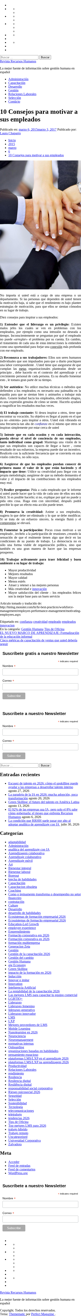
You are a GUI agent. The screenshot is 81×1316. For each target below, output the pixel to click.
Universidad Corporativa (24, 1140)
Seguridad (15, 1095)
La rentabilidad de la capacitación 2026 (34, 991)
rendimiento (16, 1073)
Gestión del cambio (21, 957)
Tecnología (15, 1107)
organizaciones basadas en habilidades (33, 1051)
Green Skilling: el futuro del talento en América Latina (43, 802)
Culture (13, 905)
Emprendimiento (19, 931)
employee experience (22, 928)
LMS (11, 1017)
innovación (39, 589)
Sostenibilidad (17, 1103)
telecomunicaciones (21, 1110)
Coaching (14, 890)
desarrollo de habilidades (24, 913)
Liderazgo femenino (21, 1006)
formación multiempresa (24, 943)
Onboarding (16, 1047)
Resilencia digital (19, 1081)
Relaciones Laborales (22, 94)
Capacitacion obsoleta (22, 887)
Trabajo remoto (18, 1133)
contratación (16, 901)
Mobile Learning (19, 1028)
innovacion (7, 625)
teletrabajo (15, 1114)
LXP (11, 1021)
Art (10, 864)
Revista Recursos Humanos (18, 61)
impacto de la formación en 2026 (29, 972)
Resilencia (15, 1077)
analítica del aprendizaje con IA (29, 849)
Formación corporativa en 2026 (28, 939)
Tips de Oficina (54, 629)
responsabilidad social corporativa (30, 1088)
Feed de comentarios (21, 1169)
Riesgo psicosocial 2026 (24, 1092)
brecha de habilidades (22, 879)
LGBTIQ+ (15, 998)
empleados (69, 621)
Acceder (13, 1162)
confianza (26, 621)
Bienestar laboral (19, 872)
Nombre (9, 666)
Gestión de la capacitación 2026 (29, 954)
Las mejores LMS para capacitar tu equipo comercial (42, 995)
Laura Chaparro (10, 133)
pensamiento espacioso (23, 1054)
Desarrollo (15, 86)
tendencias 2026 (18, 1118)
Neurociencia (17, 1036)
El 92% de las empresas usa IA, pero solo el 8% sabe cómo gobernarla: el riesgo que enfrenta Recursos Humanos (42, 813)
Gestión (13, 90)
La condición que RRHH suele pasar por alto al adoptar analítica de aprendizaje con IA (39, 822)
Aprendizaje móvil (20, 860)
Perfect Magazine (43, 1314)
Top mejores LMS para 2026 (27, 1125)
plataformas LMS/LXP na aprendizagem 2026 (38, 1062)
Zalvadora (15, 1144)
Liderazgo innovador (22, 1013)
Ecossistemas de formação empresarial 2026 (37, 920)
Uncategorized (17, 1137)
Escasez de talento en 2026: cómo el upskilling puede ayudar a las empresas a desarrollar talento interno (43, 785)
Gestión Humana (32, 629)
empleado (54, 621)
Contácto (14, 101)
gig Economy (17, 965)
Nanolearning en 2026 (23, 1032)
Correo (8, 681)
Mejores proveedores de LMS (27, 1025)
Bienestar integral (19, 868)
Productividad (17, 1066)
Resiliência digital (20, 1084)
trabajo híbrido (17, 1129)
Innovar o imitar (18, 980)
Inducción (14, 976)
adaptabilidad (17, 842)
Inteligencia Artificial (22, 987)
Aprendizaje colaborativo (24, 857)
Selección (14, 98)
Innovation (15, 984)
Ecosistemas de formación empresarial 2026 (37, 916)
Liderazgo (15, 1002)
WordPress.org (18, 1173)
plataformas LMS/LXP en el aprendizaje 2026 (38, 1058)
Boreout (13, 875)
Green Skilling (17, 969)
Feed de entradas (19, 1165)
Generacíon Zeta (19, 946)
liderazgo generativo (21, 1010)
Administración (18, 79)
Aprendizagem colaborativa (26, 853)
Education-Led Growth (23, 924)
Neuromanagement (20, 1040)
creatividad (40, 621)
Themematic (17, 1314)
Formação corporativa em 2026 (28, 935)
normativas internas (21, 1043)
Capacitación (16, 83)
